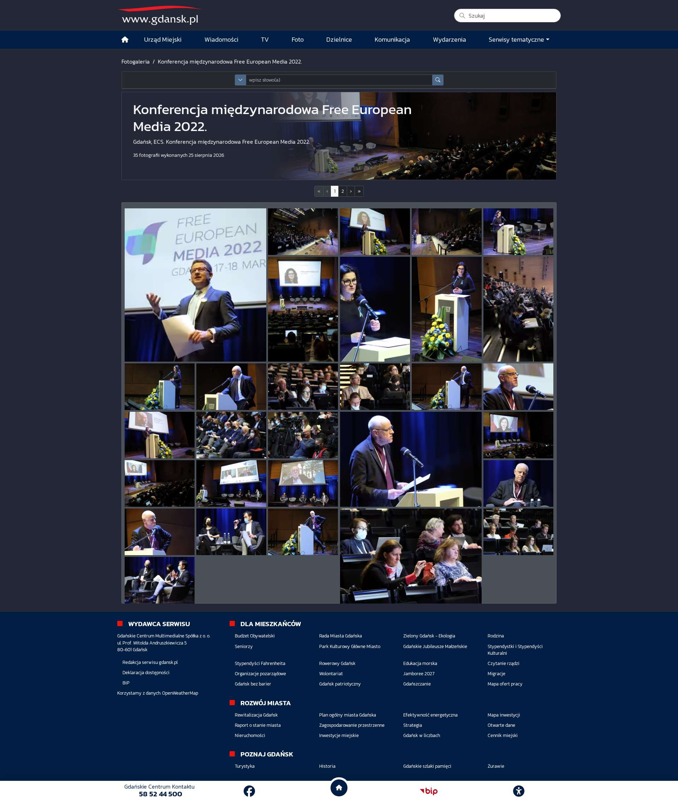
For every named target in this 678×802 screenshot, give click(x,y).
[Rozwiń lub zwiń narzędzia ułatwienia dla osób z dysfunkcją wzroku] (518, 791)
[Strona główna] (125, 40)
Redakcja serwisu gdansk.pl (150, 662)
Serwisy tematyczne (516, 39)
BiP (126, 682)
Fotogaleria (135, 61)
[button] (351, 191)
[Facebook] (249, 791)
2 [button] (342, 191)
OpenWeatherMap (180, 693)
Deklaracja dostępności (146, 672)
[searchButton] (438, 80)
